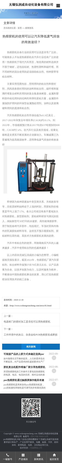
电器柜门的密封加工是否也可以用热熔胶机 (27, 321)
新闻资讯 (29, 28)
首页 (20, 28)
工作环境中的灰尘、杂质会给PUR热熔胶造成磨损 (30, 334)
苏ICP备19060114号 (39, 436)
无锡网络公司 (36, 448)
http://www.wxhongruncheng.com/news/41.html (30, 306)
